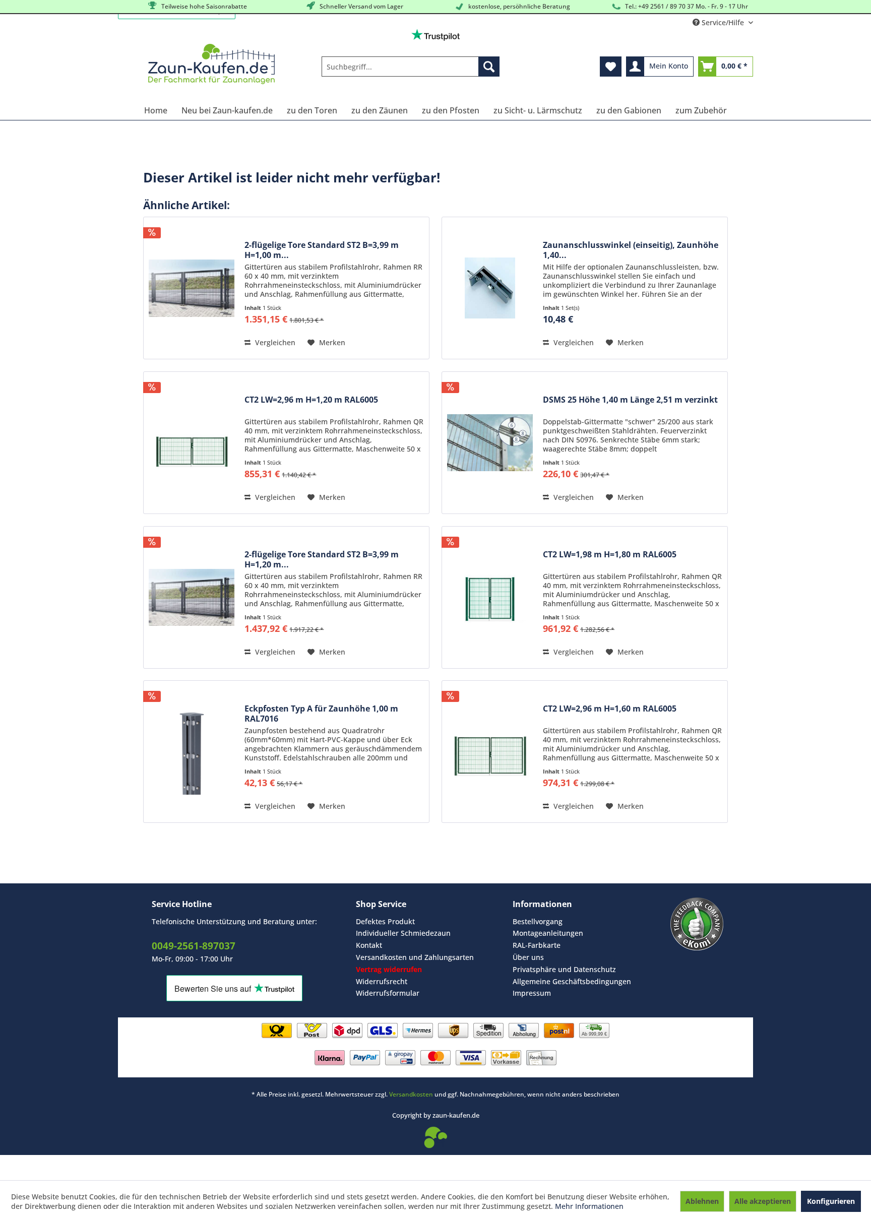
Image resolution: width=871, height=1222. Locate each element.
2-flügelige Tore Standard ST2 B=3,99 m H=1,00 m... (321, 250)
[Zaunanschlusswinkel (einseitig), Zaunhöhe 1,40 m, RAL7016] (490, 288)
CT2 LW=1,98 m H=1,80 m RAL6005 (609, 554)
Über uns (528, 957)
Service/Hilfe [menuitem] (723, 22)
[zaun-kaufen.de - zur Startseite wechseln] (211, 64)
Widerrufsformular (387, 993)
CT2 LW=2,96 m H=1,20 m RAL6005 (311, 400)
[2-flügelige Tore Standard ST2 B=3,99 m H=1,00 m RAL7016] (191, 288)
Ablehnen (702, 1201)
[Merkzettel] (610, 66)
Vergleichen (274, 342)
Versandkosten (411, 1094)
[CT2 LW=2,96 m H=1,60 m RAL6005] (490, 751)
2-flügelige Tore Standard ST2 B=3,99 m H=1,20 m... (321, 559)
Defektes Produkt (385, 921)
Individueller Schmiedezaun (403, 933)
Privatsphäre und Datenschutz (564, 969)
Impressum (532, 993)
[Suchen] (489, 66)
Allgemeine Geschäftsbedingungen (572, 981)
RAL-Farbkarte (537, 945)
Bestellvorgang (538, 921)
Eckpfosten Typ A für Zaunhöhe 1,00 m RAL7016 (321, 713)
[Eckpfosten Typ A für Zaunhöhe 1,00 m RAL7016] (191, 751)
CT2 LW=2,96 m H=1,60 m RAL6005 (609, 708)
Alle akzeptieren (762, 1201)
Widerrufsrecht (381, 981)
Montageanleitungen (548, 933)
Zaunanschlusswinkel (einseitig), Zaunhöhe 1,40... (630, 250)
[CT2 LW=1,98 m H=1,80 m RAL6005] (490, 597)
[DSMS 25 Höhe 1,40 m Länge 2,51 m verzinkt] (490, 442)
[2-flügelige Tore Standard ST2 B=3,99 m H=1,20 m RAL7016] (191, 597)
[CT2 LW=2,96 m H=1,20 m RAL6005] (191, 442)
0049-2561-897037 (193, 945)
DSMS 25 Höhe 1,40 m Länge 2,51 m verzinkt (630, 400)
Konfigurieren (831, 1201)
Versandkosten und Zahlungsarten (415, 957)
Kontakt (369, 945)
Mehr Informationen (589, 1206)
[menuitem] (411, 66)
